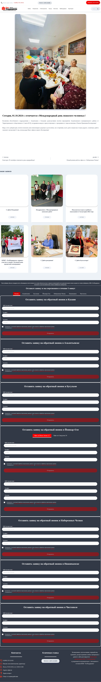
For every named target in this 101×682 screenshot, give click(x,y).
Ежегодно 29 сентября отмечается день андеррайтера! (18, 159)
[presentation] (47, 191)
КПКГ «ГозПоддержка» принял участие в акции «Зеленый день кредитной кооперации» (12, 262)
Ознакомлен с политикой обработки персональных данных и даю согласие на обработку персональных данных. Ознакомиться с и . (30, 327)
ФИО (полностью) (8, 305)
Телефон (5, 312)
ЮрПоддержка (63, 8)
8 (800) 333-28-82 (19, 2)
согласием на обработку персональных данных (43, 327)
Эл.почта (5, 319)
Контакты (56, 8)
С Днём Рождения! (12, 210)
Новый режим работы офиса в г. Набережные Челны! (83, 159)
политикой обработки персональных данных (22, 327)
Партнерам (70, 8)
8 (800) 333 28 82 (8, 660)
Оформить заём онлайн (93, 2)
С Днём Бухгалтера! (81, 260)
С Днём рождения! (47, 260)
